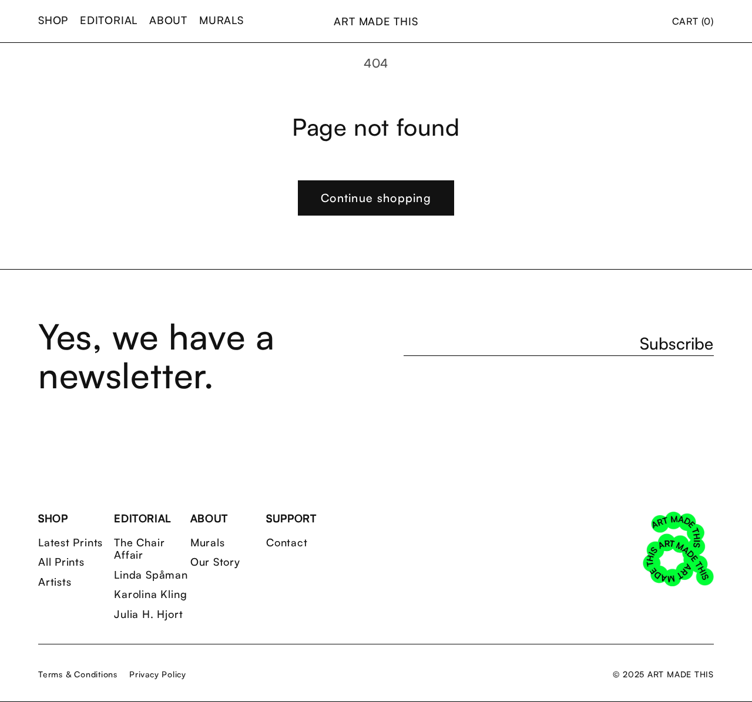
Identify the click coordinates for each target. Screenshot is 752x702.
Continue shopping (376, 197)
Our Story (215, 562)
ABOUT (168, 20)
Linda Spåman (150, 575)
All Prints (61, 562)
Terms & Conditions (78, 674)
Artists (54, 582)
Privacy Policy (157, 674)
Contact (286, 542)
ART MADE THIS (376, 21)
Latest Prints (70, 542)
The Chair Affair (139, 549)
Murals (207, 542)
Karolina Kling (150, 594)
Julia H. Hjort (148, 614)
